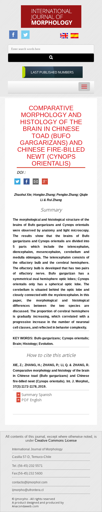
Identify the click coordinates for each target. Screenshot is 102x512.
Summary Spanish (36, 394)
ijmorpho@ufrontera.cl (28, 490)
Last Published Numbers (52, 72)
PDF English (31, 399)
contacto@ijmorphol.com (29, 482)
